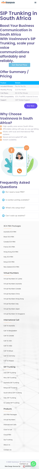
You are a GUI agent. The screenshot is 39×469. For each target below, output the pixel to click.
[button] (35, 2)
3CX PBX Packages (12, 226)
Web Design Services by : (13, 466)
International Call (11, 320)
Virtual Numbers (11, 273)
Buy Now (30, 106)
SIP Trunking (9, 367)
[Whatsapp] (33, 464)
